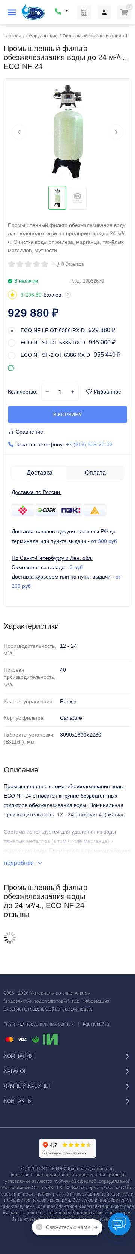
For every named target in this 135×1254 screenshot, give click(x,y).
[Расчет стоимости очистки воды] (84, 12)
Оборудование (42, 36)
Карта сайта (96, 1024)
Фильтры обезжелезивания (92, 36)
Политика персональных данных (39, 1024)
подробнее (19, 862)
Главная (12, 36)
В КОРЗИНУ (67, 415)
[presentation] (19, 131)
